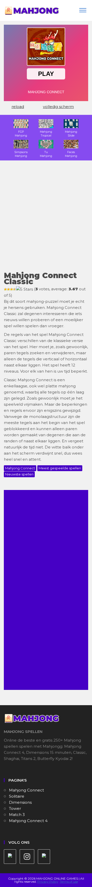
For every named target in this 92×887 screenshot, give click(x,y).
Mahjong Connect (20, 468)
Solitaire (16, 796)
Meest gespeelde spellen (60, 468)
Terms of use (69, 881)
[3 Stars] (11, 289)
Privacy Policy (47, 881)
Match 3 (17, 814)
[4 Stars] (14, 289)
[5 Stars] (24, 289)
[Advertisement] (46, 219)
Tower (15, 808)
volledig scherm (58, 106)
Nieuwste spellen (19, 474)
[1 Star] (5, 289)
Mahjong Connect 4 (28, 820)
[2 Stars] (8, 289)
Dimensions (20, 802)
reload (18, 106)
